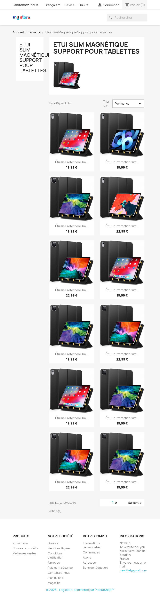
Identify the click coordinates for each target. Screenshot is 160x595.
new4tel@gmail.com (133, 570)
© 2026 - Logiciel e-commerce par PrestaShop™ (80, 590)
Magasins (54, 583)
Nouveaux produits (25, 548)
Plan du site (55, 578)
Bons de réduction (95, 567)
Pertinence (128, 103)
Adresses (89, 562)
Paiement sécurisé (60, 567)
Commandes (91, 552)
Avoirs (87, 557)
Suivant (135, 503)
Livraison (54, 543)
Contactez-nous (25, 5)
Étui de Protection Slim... (71, 162)
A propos (54, 562)
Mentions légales (59, 548)
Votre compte (95, 536)
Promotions (20, 543)
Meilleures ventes (24, 553)
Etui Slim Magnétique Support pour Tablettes (35, 57)
